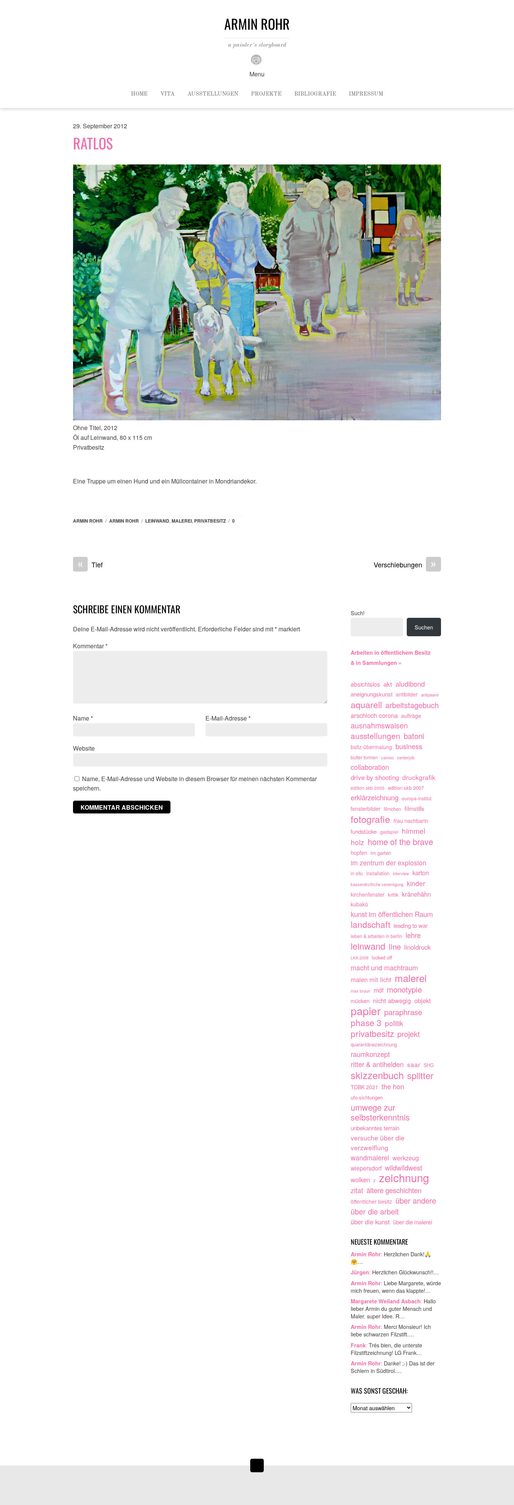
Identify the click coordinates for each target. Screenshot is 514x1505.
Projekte (266, 94)
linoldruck (417, 947)
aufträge (411, 715)
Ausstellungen (212, 94)
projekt (408, 1034)
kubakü (359, 904)
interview (401, 873)
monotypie (404, 989)
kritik (393, 894)
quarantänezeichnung (374, 1044)
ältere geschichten (393, 1190)
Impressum (366, 94)
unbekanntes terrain (375, 1127)
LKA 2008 (359, 958)
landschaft (370, 924)
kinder (416, 883)
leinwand (157, 520)
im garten (381, 852)
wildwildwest (403, 1167)
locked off (382, 957)
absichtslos (365, 684)
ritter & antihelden (377, 1064)
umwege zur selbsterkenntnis (380, 1112)
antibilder (407, 694)
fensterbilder (365, 808)
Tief (90, 565)
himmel (413, 831)
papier (366, 1010)
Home (139, 94)
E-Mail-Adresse (228, 718)
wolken (360, 1179)
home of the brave (400, 842)
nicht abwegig (392, 1000)
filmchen (392, 809)
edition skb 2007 (406, 787)
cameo (387, 757)
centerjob (405, 757)
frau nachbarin (411, 820)
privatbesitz (210, 520)
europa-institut (416, 798)
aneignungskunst (371, 694)
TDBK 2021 (364, 1087)
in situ (357, 873)
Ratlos (93, 143)
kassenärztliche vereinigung (377, 884)
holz (357, 842)
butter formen (364, 757)
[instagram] (256, 59)
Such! (358, 613)
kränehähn (416, 893)
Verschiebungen (405, 565)
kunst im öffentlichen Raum (392, 914)
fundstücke (364, 831)
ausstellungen (375, 736)
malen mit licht (371, 979)
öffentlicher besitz (371, 1201)
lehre (413, 935)
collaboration (370, 767)
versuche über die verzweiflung (378, 1142)
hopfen (359, 852)
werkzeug (405, 1157)
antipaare (429, 695)
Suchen (424, 627)
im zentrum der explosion (388, 862)
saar (413, 1064)
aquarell (366, 705)
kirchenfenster (368, 894)
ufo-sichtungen (367, 1097)
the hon (393, 1086)
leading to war (410, 925)
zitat (357, 1190)
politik (394, 1023)
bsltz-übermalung (371, 747)
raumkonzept (370, 1054)
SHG (429, 1065)
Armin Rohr (88, 520)
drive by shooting (375, 777)
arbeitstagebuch (412, 705)
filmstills (414, 808)
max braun (360, 991)
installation (377, 873)
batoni (414, 736)
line (395, 947)
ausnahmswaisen (379, 726)
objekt (422, 1000)
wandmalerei (370, 1157)
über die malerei (412, 1222)
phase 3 (366, 1023)
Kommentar (90, 646)
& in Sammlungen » (376, 662)
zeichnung (404, 1178)
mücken (360, 1001)
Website (84, 748)
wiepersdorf (366, 1168)
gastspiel (389, 832)
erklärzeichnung (374, 797)
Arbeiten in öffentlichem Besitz (390, 652)
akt (387, 684)
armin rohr (124, 520)
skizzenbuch (377, 1075)
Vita (167, 94)
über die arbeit (375, 1211)
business (408, 746)
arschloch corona (374, 715)
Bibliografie (315, 94)
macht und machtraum (384, 967)
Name (83, 718)
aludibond (410, 684)
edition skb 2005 (368, 787)
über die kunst (370, 1221)
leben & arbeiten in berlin (376, 936)
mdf (378, 990)
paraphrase (403, 1012)
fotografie (370, 819)
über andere (415, 1201)
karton (420, 872)
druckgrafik (418, 777)
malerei (182, 520)
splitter (420, 1076)
